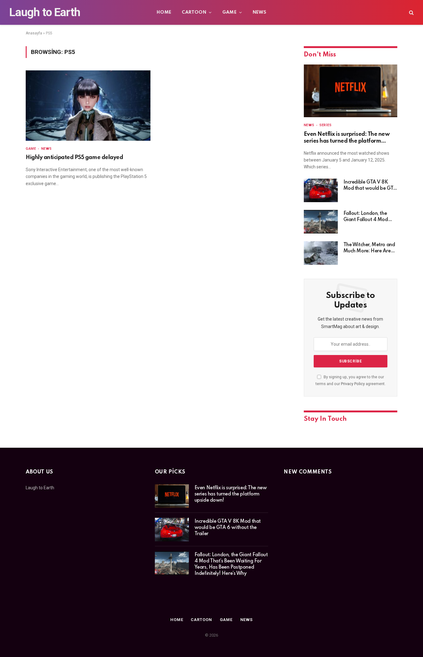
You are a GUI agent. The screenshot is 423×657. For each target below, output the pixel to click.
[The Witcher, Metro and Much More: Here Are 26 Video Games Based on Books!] (321, 253)
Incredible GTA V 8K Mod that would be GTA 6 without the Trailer (370, 186)
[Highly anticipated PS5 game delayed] (88, 105)
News (260, 12)
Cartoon (194, 12)
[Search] (411, 13)
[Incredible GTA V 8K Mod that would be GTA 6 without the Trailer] (321, 190)
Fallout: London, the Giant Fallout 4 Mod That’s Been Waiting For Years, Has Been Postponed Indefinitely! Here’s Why (369, 217)
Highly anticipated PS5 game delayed (74, 157)
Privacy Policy (353, 383)
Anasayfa (34, 33)
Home (164, 12)
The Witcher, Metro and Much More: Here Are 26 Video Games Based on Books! (369, 248)
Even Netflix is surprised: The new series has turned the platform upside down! (347, 138)
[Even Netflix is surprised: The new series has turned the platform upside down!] (350, 90)
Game (229, 12)
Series (325, 125)
